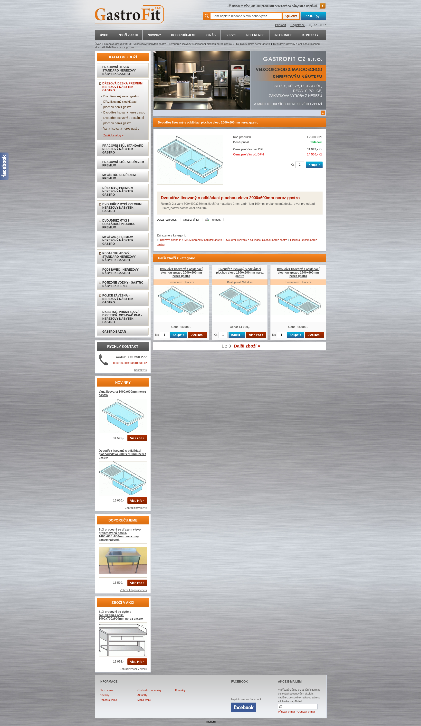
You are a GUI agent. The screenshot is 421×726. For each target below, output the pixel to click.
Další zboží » (247, 346)
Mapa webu (144, 699)
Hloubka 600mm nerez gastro (252, 43)
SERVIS (231, 35)
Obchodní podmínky (149, 690)
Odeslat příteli (191, 219)
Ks (293, 164)
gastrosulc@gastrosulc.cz (130, 363)
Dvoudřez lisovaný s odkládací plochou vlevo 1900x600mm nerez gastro (240, 272)
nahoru (211, 721)
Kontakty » (140, 369)
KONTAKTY (310, 35)
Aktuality (142, 695)
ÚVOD (104, 35)
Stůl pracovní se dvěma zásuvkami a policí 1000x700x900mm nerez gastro (121, 615)
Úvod (98, 43)
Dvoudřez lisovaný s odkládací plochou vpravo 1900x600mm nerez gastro (298, 272)
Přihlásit (280, 25)
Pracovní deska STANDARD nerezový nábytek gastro (119, 70)
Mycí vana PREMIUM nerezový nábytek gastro (118, 240)
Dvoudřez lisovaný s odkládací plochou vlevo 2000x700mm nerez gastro (122, 454)
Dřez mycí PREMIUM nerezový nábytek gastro (118, 191)
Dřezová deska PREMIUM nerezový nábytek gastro (135, 43)
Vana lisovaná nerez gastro (121, 128)
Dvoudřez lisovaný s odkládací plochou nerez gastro (200, 43)
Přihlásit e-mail (286, 711)
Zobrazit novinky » (136, 507)
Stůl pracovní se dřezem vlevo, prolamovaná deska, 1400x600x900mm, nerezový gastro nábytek (120, 535)
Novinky (104, 695)
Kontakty (180, 690)
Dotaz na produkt (167, 219)
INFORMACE (283, 35)
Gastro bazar (114, 331)
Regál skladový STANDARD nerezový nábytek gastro (119, 257)
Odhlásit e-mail (306, 711)
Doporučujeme (108, 699)
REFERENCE (255, 35)
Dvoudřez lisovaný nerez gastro (124, 112)
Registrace (297, 25)
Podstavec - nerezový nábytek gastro (120, 271)
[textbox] (246, 16)
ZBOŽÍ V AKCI (128, 35)
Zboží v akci (107, 690)
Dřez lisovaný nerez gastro (121, 96)
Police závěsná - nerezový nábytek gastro (118, 299)
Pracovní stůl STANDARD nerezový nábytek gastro (123, 149)
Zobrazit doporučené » (133, 590)
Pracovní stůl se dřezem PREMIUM (123, 163)
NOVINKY (154, 35)
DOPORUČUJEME (183, 35)
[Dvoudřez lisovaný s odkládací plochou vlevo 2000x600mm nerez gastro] (190, 183)
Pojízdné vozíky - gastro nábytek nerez (122, 284)
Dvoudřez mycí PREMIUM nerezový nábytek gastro (122, 208)
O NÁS (211, 35)
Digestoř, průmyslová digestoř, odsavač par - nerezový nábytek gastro (122, 317)
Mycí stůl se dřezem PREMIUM (119, 176)
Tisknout (215, 219)
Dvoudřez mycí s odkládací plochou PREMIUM (118, 224)
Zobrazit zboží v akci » (133, 668)
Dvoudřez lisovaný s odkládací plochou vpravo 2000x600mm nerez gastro (181, 272)
